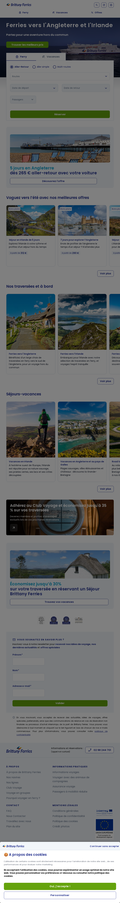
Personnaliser (60, 895)
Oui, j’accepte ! (60, 886)
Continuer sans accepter (104, 846)
